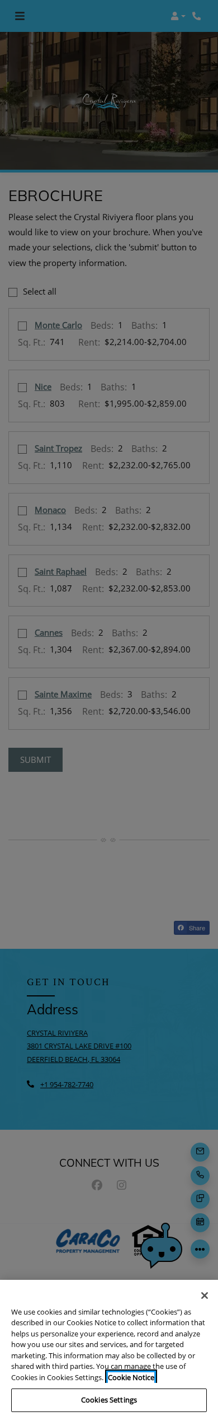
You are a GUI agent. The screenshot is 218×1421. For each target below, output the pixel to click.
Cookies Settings (109, 1400)
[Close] (204, 1295)
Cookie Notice (131, 1377)
